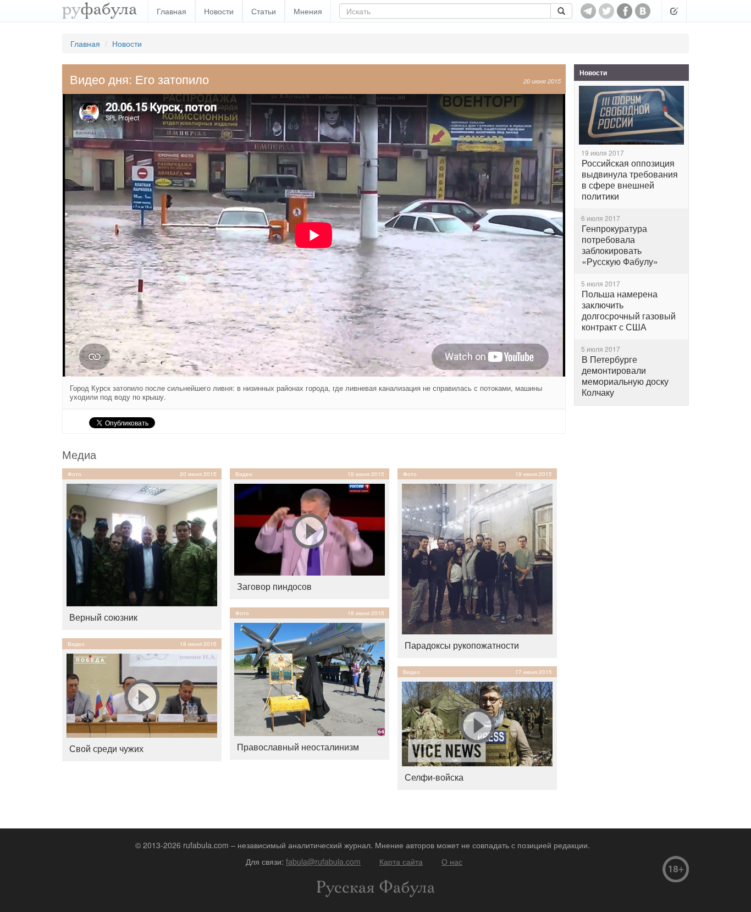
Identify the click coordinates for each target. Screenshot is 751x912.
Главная (171, 10)
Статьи (263, 10)
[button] (674, 11)
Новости (219, 10)
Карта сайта (401, 861)
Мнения (308, 10)
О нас (451, 861)
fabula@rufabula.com (323, 861)
